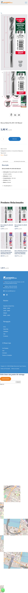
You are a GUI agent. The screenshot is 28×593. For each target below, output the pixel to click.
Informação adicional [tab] (19, 161)
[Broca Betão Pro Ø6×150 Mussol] (7, 215)
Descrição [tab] (5, 161)
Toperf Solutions (22, 366)
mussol (4, 153)
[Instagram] (7, 295)
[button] (1, 13)
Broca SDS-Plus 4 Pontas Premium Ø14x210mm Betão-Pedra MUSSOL (21, 252)
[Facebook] (4, 295)
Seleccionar (5, 378)
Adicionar (14, 138)
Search (18, 382)
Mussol (5, 155)
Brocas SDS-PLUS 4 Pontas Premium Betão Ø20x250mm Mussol (6, 252)
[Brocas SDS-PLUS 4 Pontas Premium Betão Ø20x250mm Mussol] (7, 240)
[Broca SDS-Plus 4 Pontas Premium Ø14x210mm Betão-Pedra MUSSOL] (21, 240)
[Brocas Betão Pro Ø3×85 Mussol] (21, 215)
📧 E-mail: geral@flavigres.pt (9, 290)
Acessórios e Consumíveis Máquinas (14, 150)
